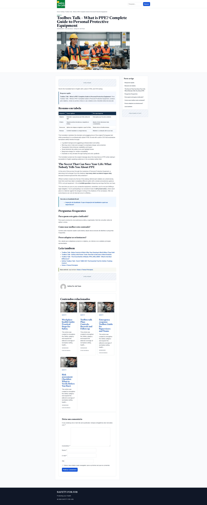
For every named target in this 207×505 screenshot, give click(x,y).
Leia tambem (128, 106)
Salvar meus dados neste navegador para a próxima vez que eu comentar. (87, 465)
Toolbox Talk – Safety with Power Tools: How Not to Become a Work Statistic (87, 254)
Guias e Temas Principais (70, 265)
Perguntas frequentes (131, 94)
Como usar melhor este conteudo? (135, 100)
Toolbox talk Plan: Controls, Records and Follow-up (86, 324)
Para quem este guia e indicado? (134, 97)
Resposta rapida (129, 82)
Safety (62, 11)
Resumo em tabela (130, 85)
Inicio (58, 11)
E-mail (64, 455)
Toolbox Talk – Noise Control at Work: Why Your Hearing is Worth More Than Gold (88, 252)
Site (63, 461)
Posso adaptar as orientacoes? (134, 103)
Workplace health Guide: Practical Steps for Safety (68, 324)
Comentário (66, 446)
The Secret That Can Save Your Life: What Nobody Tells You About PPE (135, 89)
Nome (64, 450)
